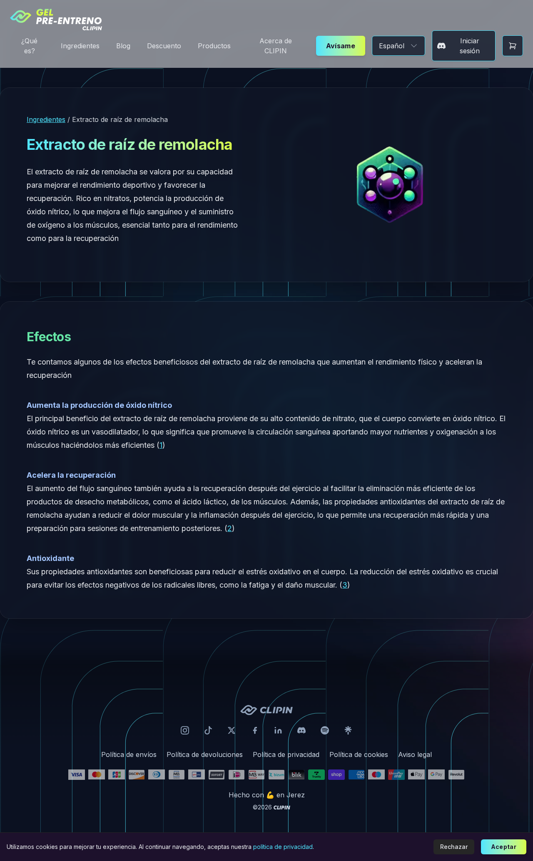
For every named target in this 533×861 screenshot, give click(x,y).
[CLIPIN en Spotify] (325, 730)
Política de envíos (129, 754)
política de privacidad (283, 846)
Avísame (341, 46)
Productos (214, 46)
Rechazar (454, 846)
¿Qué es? (29, 46)
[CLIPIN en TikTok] (208, 730)
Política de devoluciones (205, 754)
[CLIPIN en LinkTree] (348, 730)
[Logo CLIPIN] (266, 710)
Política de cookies (358, 754)
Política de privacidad (286, 754)
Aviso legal (415, 754)
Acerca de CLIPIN (275, 46)
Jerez (295, 795)
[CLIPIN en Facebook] (255, 730)
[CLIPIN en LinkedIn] (278, 730)
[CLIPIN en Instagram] (185, 730)
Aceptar (503, 846)
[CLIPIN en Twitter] (231, 730)
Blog (123, 46)
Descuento (164, 46)
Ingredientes (80, 46)
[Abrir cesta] (512, 45)
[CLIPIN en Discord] (301, 730)
